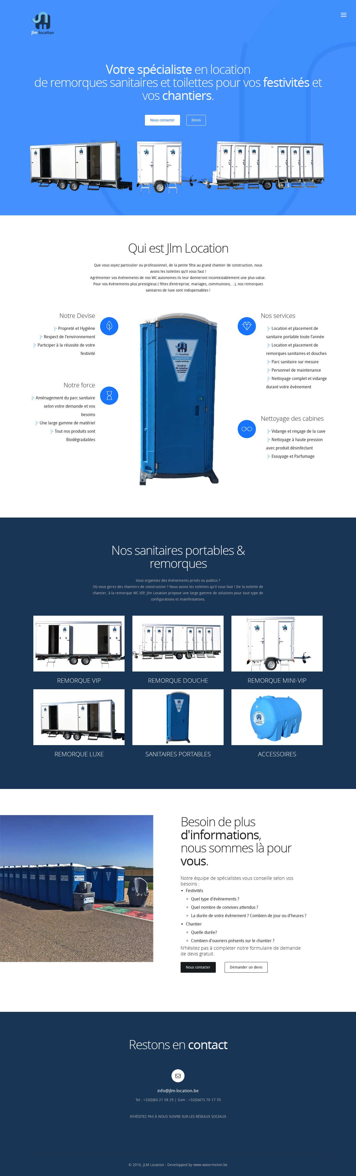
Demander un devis (246, 967)
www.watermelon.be (210, 1165)
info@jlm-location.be (178, 1090)
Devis (196, 120)
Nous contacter (162, 120)
